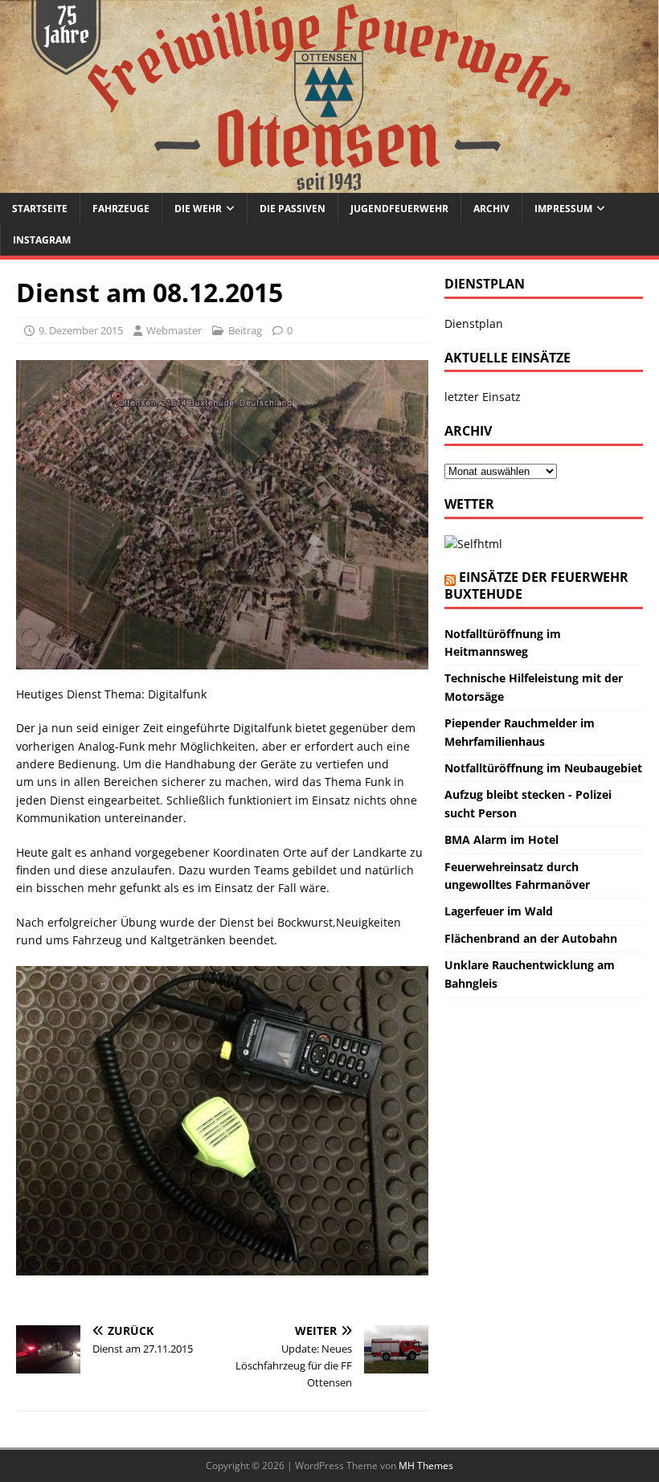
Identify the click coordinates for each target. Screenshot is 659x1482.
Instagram (42, 240)
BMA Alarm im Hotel (501, 839)
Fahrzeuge (120, 208)
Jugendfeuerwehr (399, 208)
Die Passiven (292, 208)
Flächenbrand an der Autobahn (530, 938)
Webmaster (174, 330)
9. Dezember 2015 (81, 330)
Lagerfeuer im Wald (498, 911)
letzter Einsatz (482, 396)
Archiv (491, 208)
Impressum (563, 208)
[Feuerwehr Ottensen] (329, 183)
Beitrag (245, 330)
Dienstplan (473, 323)
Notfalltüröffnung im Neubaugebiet (543, 768)
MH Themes (426, 1465)
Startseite (40, 208)
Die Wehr (198, 208)
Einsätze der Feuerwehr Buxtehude (536, 585)
